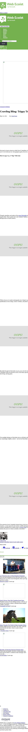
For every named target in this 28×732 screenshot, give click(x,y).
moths (18, 542)
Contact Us (6, 710)
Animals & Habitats (5, 106)
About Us (5, 708)
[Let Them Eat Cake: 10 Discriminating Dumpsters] (14, 573)
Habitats (5, 30)
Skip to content (3, 12)
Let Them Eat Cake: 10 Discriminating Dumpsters (12, 575)
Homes (5, 32)
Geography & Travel (5, 606)
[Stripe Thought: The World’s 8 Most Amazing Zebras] (14, 622)
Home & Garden (4, 581)
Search (3, 43)
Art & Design (3, 655)
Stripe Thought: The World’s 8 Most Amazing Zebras (13, 625)
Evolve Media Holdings (19, 722)
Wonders (5, 37)
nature (21, 542)
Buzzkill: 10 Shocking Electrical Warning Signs (11, 649)
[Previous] (1, 557)
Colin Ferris (14, 116)
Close (2, 46)
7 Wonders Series (4, 630)
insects (11, 542)
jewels (14, 542)
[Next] (3, 557)
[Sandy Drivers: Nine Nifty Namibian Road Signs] (14, 597)
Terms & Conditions (8, 716)
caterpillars (6, 542)
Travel (4, 36)
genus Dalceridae (22, 215)
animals (2, 542)
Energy (5, 29)
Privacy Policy (6, 714)
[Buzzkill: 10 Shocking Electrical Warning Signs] (14, 647)
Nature (4, 33)
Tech (4, 34)
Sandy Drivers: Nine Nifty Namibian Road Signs (12, 600)
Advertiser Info (7, 711)
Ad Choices (6, 713)
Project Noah (23, 527)
